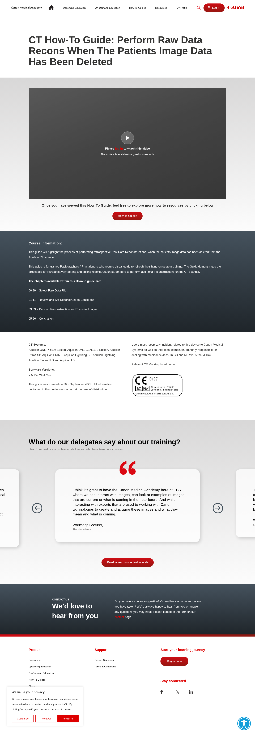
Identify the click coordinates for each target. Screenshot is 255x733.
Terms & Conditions (105, 666)
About (32, 686)
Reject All (46, 718)
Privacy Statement (104, 660)
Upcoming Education (74, 7)
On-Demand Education (107, 7)
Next (218, 508)
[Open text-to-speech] (244, 723)
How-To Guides (137, 7)
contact (119, 617)
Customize (23, 718)
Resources (161, 7)
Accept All (68, 718)
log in (119, 148)
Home (51, 7)
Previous (37, 508)
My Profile (181, 7)
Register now (174, 661)
